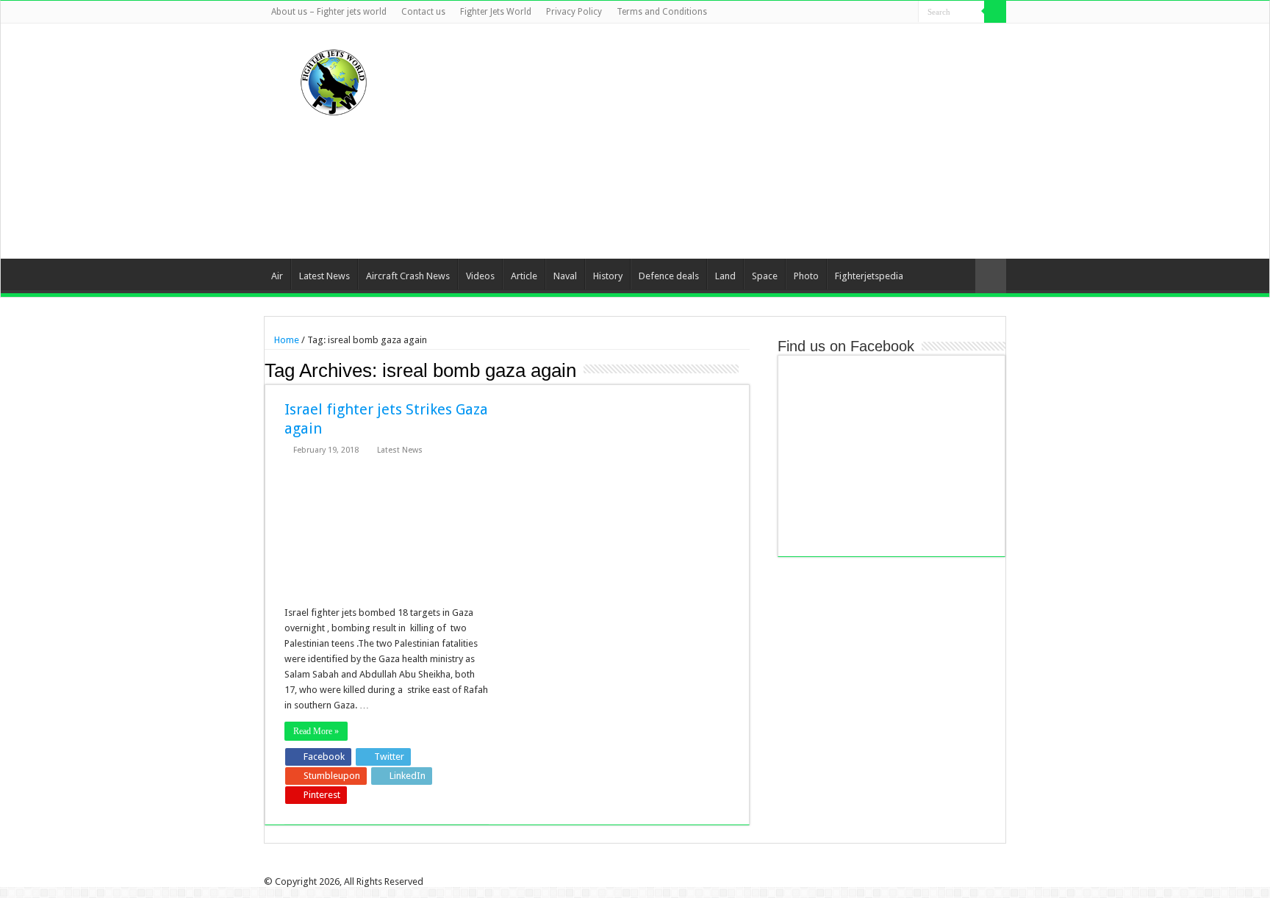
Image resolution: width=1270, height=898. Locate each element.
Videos (480, 275)
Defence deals (669, 275)
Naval (565, 275)
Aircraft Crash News (408, 275)
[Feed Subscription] (746, 370)
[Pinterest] (879, 12)
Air (277, 275)
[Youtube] (893, 12)
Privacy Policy (574, 12)
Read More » (316, 731)
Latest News (324, 275)
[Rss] (837, 12)
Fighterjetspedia (869, 275)
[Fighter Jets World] (333, 79)
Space (765, 275)
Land (725, 275)
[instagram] (907, 12)
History (608, 275)
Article (524, 275)
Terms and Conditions (662, 12)
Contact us (423, 12)
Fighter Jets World (495, 12)
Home (285, 339)
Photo (806, 275)
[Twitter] (865, 12)
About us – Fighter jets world (329, 12)
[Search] (995, 12)
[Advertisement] (727, 141)
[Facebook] (851, 12)
